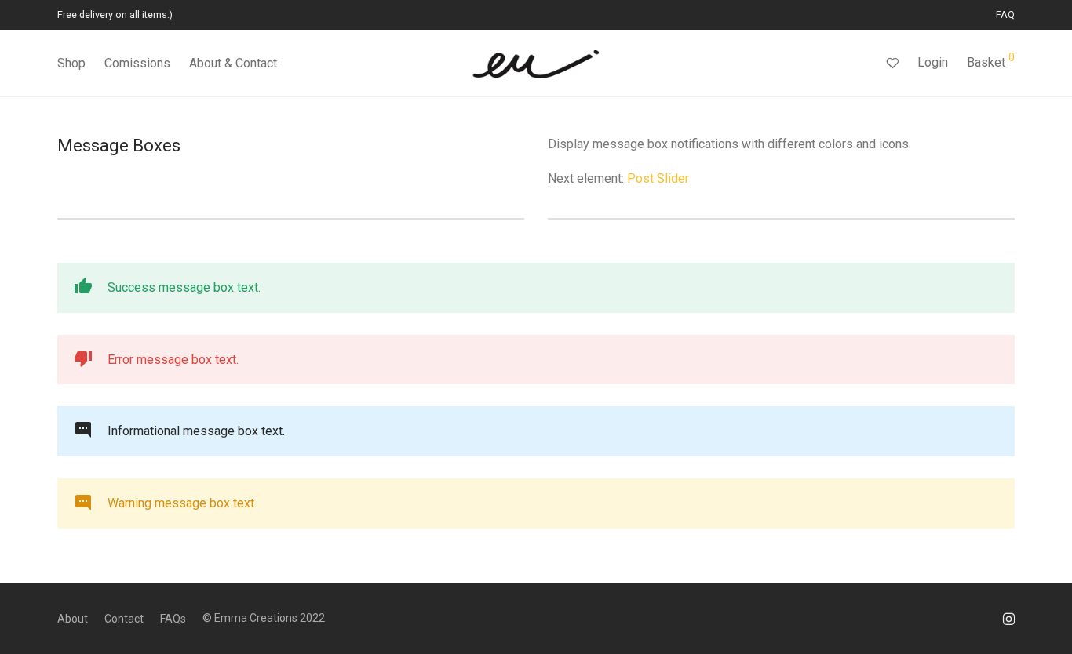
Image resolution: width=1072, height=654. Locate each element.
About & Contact (233, 63)
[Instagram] (1009, 618)
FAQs (173, 618)
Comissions (137, 63)
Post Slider (658, 178)
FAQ (1005, 15)
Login (932, 62)
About (72, 618)
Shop (71, 63)
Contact (124, 618)
